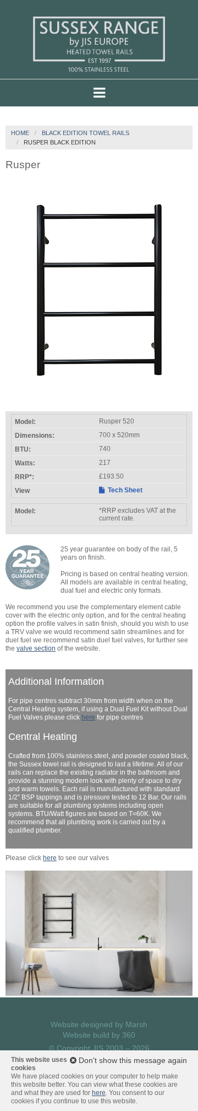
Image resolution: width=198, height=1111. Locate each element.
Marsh (136, 1024)
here (88, 717)
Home (20, 133)
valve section (36, 648)
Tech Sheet (124, 490)
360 (128, 1035)
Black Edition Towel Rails (85, 133)
